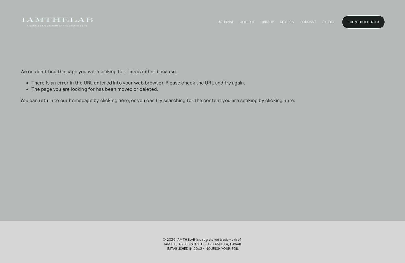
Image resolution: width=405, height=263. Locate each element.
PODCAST (308, 22)
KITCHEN (287, 22)
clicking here (114, 100)
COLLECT (247, 22)
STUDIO (328, 22)
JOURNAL (226, 22)
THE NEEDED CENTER (363, 22)
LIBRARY (267, 22)
